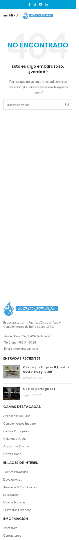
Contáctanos (12, 535)
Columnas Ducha (14, 438)
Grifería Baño (12, 454)
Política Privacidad (15, 472)
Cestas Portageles (16, 431)
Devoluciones (12, 479)
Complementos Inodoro (19, 423)
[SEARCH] (67, 105)
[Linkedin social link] (46, 4)
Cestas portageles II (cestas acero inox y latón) (46, 369)
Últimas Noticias (14, 502)
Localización (11, 494)
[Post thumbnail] (11, 372)
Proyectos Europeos (17, 510)
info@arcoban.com (25, 348)
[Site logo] (38, 15)
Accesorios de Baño (17, 416)
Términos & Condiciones (20, 487)
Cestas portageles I (39, 389)
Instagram (10, 528)
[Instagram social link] (35, 4)
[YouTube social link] (41, 4)
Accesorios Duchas (16, 446)
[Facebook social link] (29, 4)
